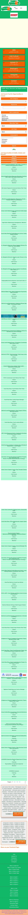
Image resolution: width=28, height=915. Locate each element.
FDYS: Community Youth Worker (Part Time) (14, 377)
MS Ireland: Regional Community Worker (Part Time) (14, 188)
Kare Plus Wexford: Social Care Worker (14, 582)
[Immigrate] (21, 841)
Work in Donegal (14, 890)
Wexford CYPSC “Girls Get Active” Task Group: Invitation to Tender (14, 355)
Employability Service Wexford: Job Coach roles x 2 (14, 280)
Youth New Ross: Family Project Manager (14, 399)
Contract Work (14, 905)
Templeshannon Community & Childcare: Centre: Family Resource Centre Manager (14, 331)
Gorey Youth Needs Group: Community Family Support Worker (14, 211)
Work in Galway (14, 892)
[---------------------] (14, 138)
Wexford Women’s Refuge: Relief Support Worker (14, 605)
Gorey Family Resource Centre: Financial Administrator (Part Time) (14, 712)
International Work (14, 907)
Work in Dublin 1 (14, 877)
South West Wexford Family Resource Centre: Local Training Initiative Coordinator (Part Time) (14, 571)
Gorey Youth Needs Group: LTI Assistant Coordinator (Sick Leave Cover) (14, 343)
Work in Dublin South (14, 871)
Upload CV (14, 856)
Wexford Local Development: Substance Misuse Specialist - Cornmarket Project (14, 304)
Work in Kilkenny (14, 894)
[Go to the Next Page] (25, 781)
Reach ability (14, 740)
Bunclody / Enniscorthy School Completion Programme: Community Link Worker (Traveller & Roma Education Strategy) (14, 457)
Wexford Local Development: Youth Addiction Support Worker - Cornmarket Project (14, 678)
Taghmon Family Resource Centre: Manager (14, 689)
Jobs (14, 854)
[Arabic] (14, 143)
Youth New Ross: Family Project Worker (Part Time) (14, 627)
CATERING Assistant (14, 771)
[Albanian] (14, 141)
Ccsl (14, 774)
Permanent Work (14, 903)
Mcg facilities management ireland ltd (14, 763)
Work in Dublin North (14, 869)
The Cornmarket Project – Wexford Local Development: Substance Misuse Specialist (14, 534)
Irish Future (14, 169)
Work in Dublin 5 (14, 884)
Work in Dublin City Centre (14, 867)
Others (14, 167)
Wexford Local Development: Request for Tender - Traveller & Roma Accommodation (14, 199)
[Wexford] (14, 120)
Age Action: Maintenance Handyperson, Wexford (14, 222)
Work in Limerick (14, 895)
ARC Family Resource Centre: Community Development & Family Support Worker (14, 434)
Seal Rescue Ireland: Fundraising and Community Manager (14, 319)
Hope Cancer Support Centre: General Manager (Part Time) (14, 546)
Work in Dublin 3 (14, 880)
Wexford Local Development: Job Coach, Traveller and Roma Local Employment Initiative (14, 165)
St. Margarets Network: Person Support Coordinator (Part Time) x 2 (14, 269)
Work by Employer (14, 899)
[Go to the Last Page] (25, 783)
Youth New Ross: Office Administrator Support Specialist (14, 522)
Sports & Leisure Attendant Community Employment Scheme (14, 736)
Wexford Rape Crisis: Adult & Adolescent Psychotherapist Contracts (14, 292)
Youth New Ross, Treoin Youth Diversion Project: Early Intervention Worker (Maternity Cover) (14, 651)
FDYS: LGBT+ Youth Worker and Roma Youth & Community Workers (14, 593)
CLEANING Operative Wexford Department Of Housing (14, 760)
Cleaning (14, 738)
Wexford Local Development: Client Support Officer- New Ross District (14, 411)
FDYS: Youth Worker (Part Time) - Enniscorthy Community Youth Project (14, 724)
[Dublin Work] (13, 2)
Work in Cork (14, 888)
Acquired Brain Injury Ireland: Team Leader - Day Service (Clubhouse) (14, 366)
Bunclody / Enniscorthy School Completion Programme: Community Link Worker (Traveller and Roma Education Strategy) (14, 558)
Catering (14, 772)
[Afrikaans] (14, 139)
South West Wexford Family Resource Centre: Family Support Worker (14, 234)
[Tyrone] (14, 115)
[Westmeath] (14, 118)
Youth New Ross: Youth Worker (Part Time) (14, 388)
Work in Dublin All (14, 865)
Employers (14, 858)
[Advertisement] (14, 33)
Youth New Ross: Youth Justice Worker (14, 422)
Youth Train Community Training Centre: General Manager (14, 510)
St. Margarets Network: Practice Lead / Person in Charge (14, 257)
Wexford (14, 171)
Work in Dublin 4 (14, 882)
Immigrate (14, 861)
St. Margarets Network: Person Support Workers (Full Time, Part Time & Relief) (14, 246)
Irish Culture (14, 860)
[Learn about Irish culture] (18, 814)
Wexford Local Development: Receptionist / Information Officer (14, 616)
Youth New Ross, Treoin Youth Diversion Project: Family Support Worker (14, 662)
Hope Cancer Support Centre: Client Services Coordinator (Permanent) (14, 748)
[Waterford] (14, 117)
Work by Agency (14, 901)
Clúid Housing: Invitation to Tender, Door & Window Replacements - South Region (14, 445)
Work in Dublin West (14, 873)
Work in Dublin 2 (14, 879)
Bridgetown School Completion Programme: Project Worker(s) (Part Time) (14, 639)
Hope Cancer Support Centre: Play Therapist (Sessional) (14, 470)
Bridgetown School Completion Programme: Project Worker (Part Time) (14, 701)
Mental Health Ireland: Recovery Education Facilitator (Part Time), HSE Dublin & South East (14, 177)
